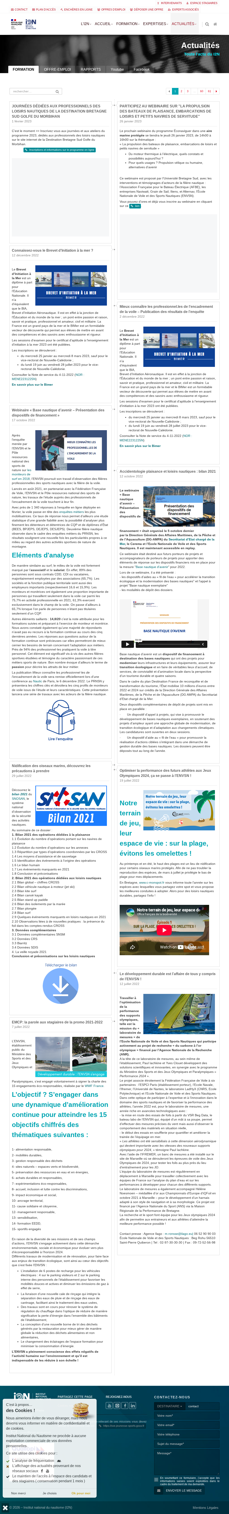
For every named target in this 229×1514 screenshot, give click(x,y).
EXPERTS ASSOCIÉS (185, 9)
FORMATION (23, 69)
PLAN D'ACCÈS (46, 9)
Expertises (154, 24)
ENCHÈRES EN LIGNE (78, 9)
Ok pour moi (81, 1493)
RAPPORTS (91, 69)
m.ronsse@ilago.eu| (179, 1233)
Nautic (37, 681)
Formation (127, 24)
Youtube (117, 69)
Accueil (103, 24)
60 (201, 91)
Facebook (142, 69)
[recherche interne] (207, 24)
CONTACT (21, 9)
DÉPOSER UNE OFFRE (148, 9)
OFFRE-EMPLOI (57, 69)
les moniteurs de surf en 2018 (21, 474)
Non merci (18, 1493)
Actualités (183, 24)
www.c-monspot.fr (151, 882)
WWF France (94, 1086)
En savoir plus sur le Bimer (32, 384)
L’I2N (85, 24)
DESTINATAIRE (168, 1406)
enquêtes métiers (71, 512)
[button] (5, 1507)
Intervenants (171, 3)
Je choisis (50, 1493)
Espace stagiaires (203, 3)
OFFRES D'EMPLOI (113, 9)
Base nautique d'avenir (152, 567)
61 (209, 91)
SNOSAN (18, 798)
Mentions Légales (205, 1508)
